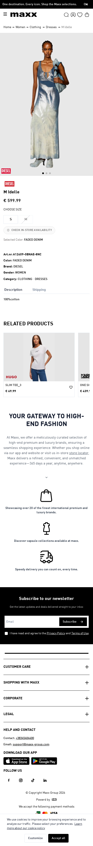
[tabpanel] (46, 303)
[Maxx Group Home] (23, 14)
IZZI (54, 799)
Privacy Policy (56, 633)
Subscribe (70, 621)
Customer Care (17, 667)
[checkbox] (6, 633)
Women (20, 27)
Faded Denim (22, 260)
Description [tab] (13, 290)
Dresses (51, 27)
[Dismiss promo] (87, 4)
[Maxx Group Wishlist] (79, 14)
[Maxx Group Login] (73, 15)
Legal (8, 714)
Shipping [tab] (39, 290)
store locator (78, 453)
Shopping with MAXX (21, 682)
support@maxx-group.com (31, 744)
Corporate (12, 698)
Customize (35, 838)
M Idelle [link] (66, 27)
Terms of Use (80, 633)
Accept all (58, 838)
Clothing (35, 27)
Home (7, 27)
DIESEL (18, 266)
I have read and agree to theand (49, 633)
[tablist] (46, 289)
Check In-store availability (31, 230)
